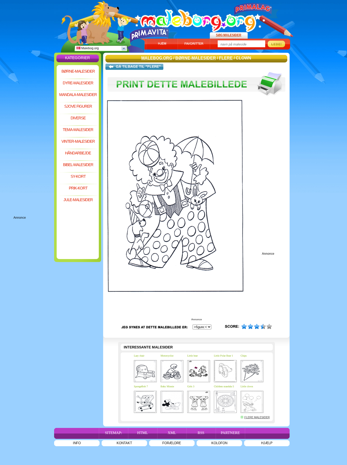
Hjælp (267, 443)
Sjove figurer (78, 106)
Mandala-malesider (78, 94)
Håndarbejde (78, 153)
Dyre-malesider (78, 83)
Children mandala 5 (224, 386)
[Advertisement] (33, 139)
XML (172, 433)
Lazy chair (139, 355)
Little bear (192, 355)
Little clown (247, 386)
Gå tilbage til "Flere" (138, 67)
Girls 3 (190, 386)
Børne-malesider (78, 71)
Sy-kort (78, 176)
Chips (244, 355)
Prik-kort (78, 188)
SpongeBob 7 (141, 386)
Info (77, 443)
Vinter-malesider (78, 141)
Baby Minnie (167, 386)
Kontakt (124, 443)
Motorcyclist (167, 355)
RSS (201, 433)
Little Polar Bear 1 (223, 355)
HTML (142, 433)
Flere (226, 58)
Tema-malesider (78, 129)
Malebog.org (90, 48)
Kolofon (219, 443)
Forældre (171, 443)
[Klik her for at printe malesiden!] (196, 98)
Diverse (78, 118)
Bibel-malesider (78, 165)
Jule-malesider (78, 200)
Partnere (230, 433)
